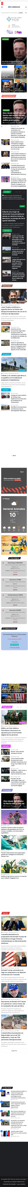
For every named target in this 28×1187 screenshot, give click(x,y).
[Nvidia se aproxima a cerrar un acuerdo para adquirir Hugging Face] (14, 866)
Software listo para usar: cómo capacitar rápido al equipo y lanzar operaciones (18, 1104)
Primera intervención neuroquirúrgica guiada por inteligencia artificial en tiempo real (13, 854)
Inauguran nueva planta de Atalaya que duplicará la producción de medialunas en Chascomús (18, 398)
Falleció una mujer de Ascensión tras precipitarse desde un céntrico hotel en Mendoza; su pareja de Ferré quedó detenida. (18, 132)
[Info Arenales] (14, 7)
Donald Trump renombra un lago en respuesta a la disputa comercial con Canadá (13, 972)
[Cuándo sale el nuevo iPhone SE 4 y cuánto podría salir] (5, 1133)
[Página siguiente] (26, 96)
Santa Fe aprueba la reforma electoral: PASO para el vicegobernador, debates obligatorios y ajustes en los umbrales (18, 346)
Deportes (18, 67)
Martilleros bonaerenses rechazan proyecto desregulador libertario (18, 408)
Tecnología (5, 39)
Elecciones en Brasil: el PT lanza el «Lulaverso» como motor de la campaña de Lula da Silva (13, 1003)
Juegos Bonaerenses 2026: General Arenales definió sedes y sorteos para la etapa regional (18, 264)
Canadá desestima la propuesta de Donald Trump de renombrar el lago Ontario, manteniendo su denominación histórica (18, 170)
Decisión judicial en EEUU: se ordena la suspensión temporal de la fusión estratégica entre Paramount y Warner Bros (19, 1094)
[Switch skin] (26, 7)
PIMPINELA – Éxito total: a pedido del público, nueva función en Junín (19, 772)
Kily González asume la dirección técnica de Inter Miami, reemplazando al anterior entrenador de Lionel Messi (14, 702)
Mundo (17, 80)
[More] (21, 96)
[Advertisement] (14, 430)
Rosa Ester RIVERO (15, 610)
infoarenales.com (8, 1181)
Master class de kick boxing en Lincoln (17, 752)
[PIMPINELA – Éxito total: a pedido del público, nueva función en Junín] (5, 771)
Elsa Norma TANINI (15, 579)
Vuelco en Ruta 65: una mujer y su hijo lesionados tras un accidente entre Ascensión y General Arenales (18, 240)
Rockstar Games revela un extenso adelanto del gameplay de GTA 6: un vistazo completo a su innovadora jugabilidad (18, 182)
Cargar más (14, 1050)
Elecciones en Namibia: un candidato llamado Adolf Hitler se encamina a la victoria (18, 1114)
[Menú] (2, 7)
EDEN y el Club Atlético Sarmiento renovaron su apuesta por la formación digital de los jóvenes (11, 731)
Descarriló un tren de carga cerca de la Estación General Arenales (18, 252)
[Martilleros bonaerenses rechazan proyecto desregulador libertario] (5, 407)
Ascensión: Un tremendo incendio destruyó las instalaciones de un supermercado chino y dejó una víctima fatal (19, 1124)
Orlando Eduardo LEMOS (15, 595)
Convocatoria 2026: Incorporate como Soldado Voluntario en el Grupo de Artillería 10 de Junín (19, 762)
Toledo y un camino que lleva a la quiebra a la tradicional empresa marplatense (13, 377)
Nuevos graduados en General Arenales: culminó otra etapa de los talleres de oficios (18, 276)
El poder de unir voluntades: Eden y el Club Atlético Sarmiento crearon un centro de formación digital (18, 782)
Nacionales (5, 80)
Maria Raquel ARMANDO (15, 563)
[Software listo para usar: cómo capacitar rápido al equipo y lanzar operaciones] (5, 1104)
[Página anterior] (24, 96)
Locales (4, 67)
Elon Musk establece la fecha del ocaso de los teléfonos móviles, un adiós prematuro (13, 63)
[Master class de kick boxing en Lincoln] (5, 752)
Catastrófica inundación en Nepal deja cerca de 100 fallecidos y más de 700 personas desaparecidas (12, 1036)
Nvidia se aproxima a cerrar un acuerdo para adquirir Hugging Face (14, 877)
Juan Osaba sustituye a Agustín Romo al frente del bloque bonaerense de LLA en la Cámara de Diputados (18, 157)
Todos (16, 191)
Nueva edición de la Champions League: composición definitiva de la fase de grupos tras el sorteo (18, 145)
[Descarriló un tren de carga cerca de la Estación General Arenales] (6, 250)
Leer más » (7, 230)
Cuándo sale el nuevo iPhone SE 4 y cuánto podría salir (19, 1133)
